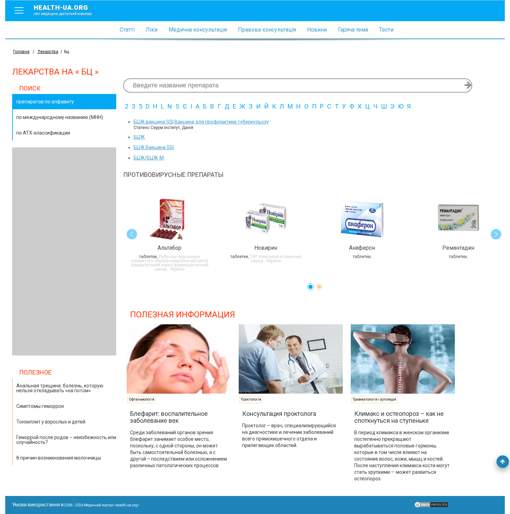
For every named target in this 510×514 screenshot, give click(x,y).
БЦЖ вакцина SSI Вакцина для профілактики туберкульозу (201, 122)
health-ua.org (63, 10)
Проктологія (251, 399)
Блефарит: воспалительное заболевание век (169, 417)
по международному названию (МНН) (59, 117)
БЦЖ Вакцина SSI (154, 147)
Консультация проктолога (279, 413)
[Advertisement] (64, 251)
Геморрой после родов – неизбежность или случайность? (66, 440)
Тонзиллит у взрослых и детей (50, 422)
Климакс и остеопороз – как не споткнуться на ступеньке (399, 417)
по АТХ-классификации (43, 133)
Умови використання (36, 504)
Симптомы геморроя (40, 406)
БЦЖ (139, 137)
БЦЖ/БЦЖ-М (149, 158)
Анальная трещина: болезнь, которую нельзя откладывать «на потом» (59, 388)
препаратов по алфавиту (45, 101)
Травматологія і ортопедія (374, 399)
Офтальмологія (141, 399)
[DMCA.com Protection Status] (431, 506)
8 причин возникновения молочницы (58, 458)
